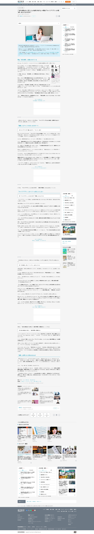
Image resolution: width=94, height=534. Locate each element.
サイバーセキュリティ (21, 518)
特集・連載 (34, 1)
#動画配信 (69, 241)
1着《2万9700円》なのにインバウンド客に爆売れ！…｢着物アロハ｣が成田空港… (70, 39)
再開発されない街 (67, 219)
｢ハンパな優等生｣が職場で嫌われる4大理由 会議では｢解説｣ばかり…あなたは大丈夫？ (24, 393)
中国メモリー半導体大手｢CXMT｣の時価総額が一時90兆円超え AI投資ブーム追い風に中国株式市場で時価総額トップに (63, 483)
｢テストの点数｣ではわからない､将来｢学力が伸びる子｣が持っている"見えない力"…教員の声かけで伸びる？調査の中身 (69, 456)
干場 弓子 (21, 16)
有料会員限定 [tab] (31, 470)
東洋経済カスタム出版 (61, 518)
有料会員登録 (68, 1)
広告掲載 (45, 526)
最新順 (30, 1)
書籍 (55, 1)
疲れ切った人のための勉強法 (71, 249)
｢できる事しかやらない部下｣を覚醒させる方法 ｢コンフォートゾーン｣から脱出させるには (46, 393)
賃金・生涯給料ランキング (69, 212)
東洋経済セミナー (47, 521)
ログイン (74, 1)
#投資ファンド (39, 501)
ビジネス (19, 4)
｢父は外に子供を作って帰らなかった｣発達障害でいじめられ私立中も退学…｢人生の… (70, 30)
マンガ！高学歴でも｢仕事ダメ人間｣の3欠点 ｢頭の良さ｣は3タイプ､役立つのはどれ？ (24, 401)
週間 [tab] (72, 195)
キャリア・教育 (31, 4)
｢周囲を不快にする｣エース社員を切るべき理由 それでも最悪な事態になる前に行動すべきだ (46, 397)
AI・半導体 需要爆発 (66, 234)
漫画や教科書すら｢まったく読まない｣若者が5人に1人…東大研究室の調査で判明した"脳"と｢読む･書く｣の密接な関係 (24, 458)
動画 (41, 1)
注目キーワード (65, 238)
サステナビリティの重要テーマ (69, 205)
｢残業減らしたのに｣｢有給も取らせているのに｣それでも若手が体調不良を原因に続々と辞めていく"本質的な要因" (54, 457)
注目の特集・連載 (66, 224)
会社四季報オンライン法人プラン (50, 518)
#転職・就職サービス (37, 381)
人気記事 (64, 24)
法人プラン (70, 521)
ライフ (36, 4)
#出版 (22, 381)
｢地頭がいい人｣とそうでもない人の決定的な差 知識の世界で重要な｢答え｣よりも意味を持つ (46, 401)
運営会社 (29, 526)
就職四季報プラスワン (68, 200)
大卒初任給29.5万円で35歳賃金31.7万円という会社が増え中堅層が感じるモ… (70, 35)
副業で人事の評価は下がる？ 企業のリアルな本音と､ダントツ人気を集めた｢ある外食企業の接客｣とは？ (39, 455)
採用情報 (33, 526)
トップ (27, 1)
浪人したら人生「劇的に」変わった (70, 197)
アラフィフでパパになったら (45, 484)
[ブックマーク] (57, 16)
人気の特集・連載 (66, 193)
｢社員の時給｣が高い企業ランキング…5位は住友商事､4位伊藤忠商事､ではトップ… (70, 49)
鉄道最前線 (66, 217)
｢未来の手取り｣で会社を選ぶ (69, 202)
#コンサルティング (28, 381)
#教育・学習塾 (65, 241)
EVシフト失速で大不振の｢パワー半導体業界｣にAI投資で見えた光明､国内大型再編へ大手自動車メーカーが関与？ (63, 491)
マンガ (44, 1)
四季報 (52, 1)
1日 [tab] (65, 195)
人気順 (38, 1)
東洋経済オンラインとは (66, 8)
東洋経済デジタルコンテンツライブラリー (34, 521)
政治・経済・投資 (25, 4)
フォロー (55, 408)
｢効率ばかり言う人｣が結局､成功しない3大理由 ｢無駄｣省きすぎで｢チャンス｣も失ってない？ (24, 389)
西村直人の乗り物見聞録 (44, 489)
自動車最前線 (67, 207)
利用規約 (69, 524)
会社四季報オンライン (31, 518)
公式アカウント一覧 (39, 526)
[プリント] (59, 16)
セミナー (47, 1)
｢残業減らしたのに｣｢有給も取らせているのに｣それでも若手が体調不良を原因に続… (70, 44)
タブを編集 (74, 4)
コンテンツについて (71, 518)
